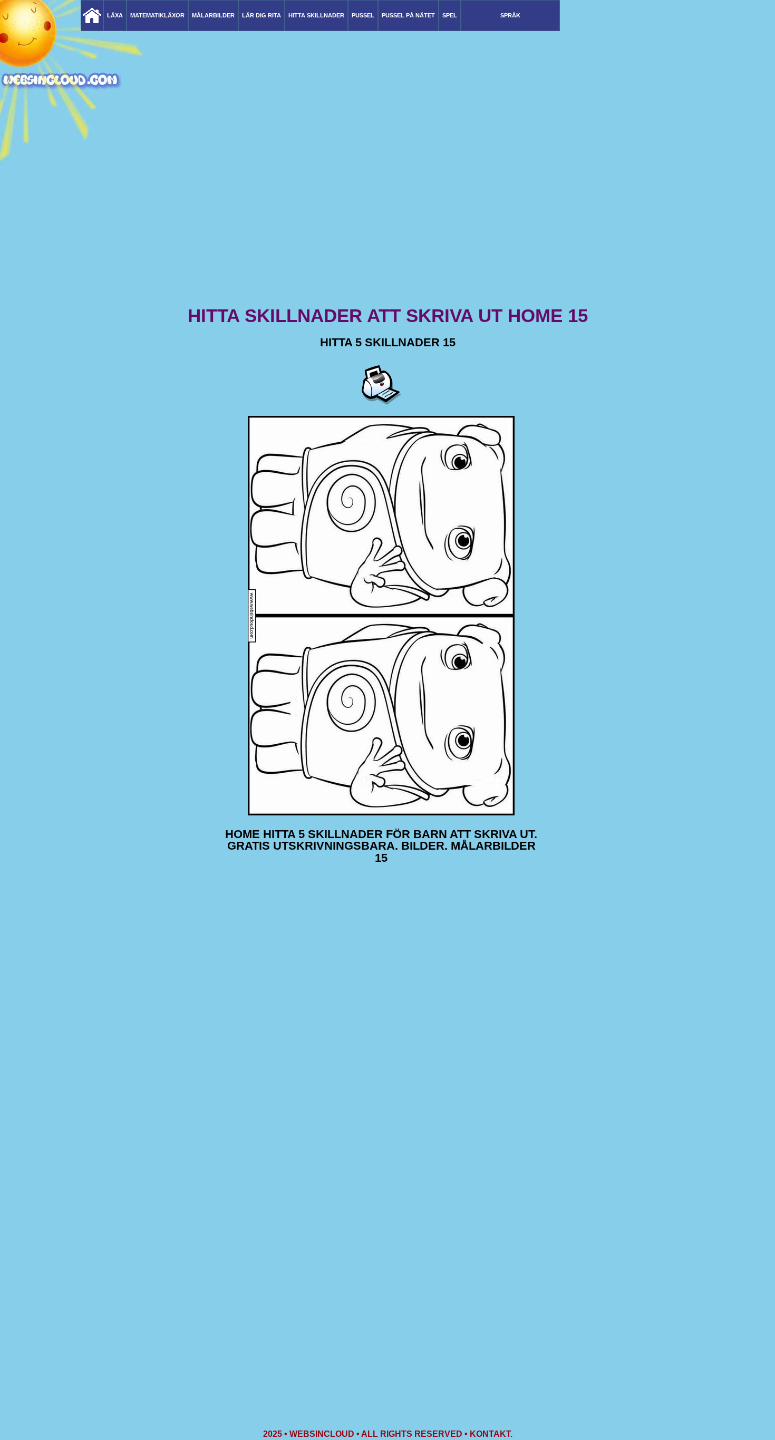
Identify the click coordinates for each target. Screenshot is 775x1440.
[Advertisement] (387, 221)
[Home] (92, 15)
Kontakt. (491, 1433)
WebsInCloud (321, 1433)
